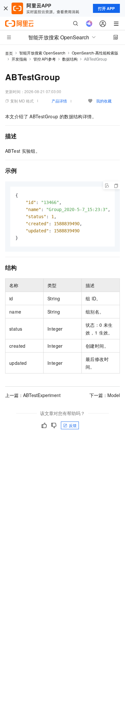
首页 (9, 53)
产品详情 (59, 100)
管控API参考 (44, 59)
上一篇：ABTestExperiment (33, 395)
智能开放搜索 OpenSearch (42, 52)
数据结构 (70, 59)
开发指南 (19, 59)
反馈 (73, 425)
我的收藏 (104, 100)
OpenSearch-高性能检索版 (95, 52)
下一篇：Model (104, 395)
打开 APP (106, 8)
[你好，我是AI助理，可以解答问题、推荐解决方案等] (89, 23)
